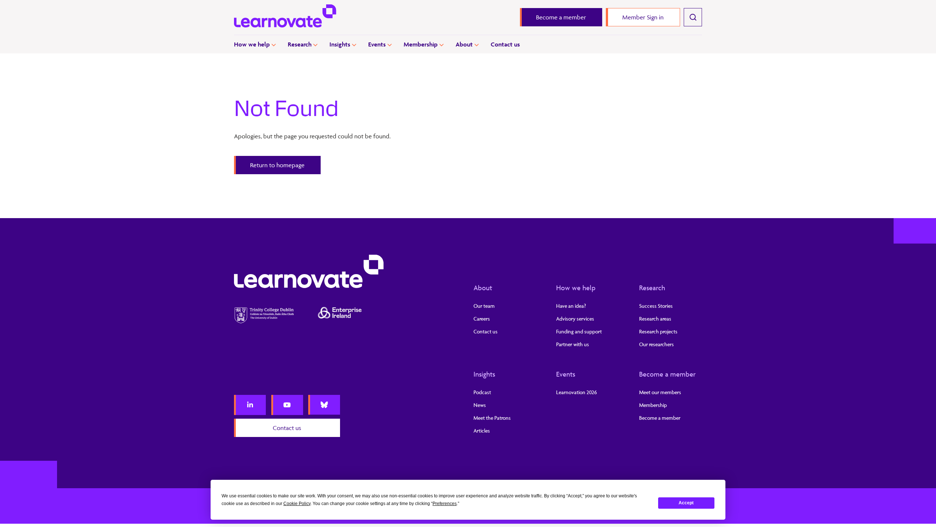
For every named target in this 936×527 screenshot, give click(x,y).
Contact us (505, 44)
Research (300, 44)
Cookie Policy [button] (296, 503)
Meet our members (660, 392)
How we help (252, 44)
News (479, 405)
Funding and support (579, 331)
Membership (421, 44)
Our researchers (656, 344)
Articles (481, 430)
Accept (686, 502)
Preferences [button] (445, 503)
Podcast (482, 392)
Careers (481, 318)
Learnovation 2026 (576, 392)
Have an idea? (571, 306)
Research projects (658, 331)
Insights (339, 44)
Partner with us (572, 344)
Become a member (667, 374)
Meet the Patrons (492, 418)
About (464, 44)
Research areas (655, 318)
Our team (484, 306)
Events (377, 44)
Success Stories (656, 306)
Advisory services (575, 318)
